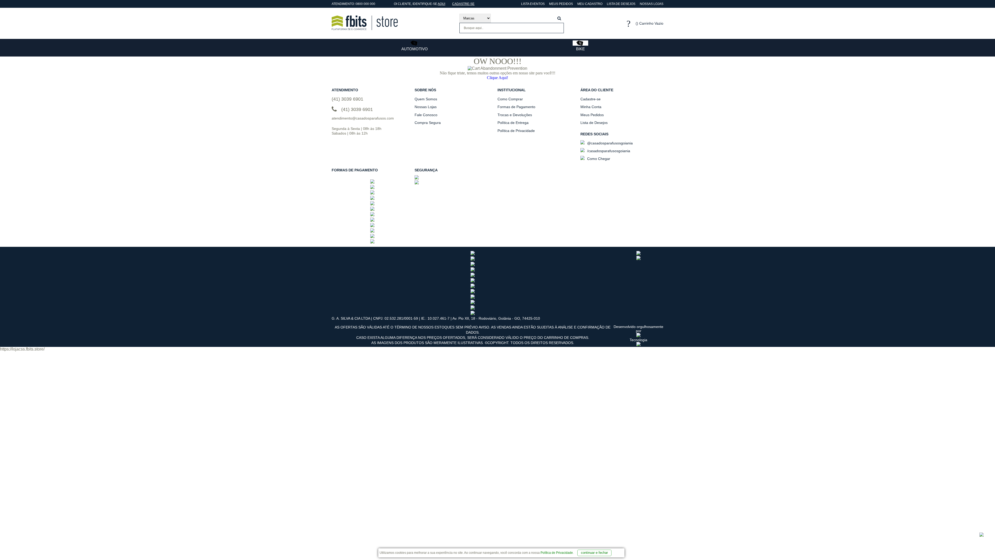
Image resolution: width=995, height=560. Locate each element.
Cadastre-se (463, 4)
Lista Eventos (532, 4)
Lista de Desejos (621, 4)
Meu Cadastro (589, 4)
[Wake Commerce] (638, 345)
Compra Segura (428, 123)
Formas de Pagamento (516, 107)
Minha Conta (590, 107)
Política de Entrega (513, 123)
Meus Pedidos (561, 4)
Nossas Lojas (651, 4)
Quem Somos (426, 99)
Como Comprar (510, 99)
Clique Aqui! (497, 77)
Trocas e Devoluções (514, 115)
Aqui (441, 4)
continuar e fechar (594, 553)
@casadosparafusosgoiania (609, 143)
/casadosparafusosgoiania (608, 151)
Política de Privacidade (557, 553)
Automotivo (414, 49)
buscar (559, 18)
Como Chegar (598, 159)
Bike (580, 49)
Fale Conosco (426, 115)
